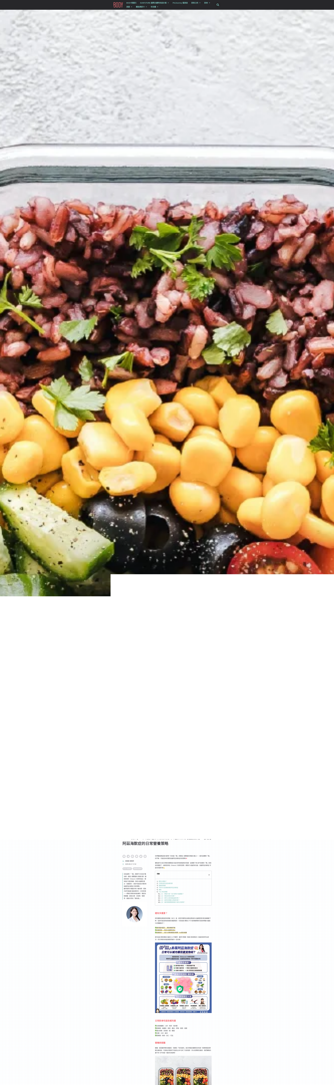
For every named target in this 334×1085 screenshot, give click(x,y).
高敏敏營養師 (137, 868)
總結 (160, 889)
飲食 (206, 3)
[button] (217, 4)
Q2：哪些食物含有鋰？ (168, 896)
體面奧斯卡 (140, 7)
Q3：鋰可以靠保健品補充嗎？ (170, 898)
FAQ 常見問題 (163, 892)
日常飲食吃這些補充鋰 (166, 883)
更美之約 (194, 3)
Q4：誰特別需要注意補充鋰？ (170, 900)
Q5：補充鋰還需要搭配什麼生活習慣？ (173, 902)
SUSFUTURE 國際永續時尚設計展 (153, 3)
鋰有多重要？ (163, 881)
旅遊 (128, 7)
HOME (124, 833)
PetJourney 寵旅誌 (180, 3)
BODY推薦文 (131, 3)
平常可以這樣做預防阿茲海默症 (168, 887)
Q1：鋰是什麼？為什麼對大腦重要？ (172, 894)
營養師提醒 (162, 885)
